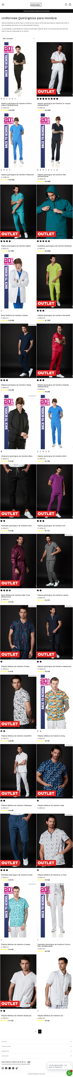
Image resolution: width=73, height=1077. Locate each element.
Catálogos (6, 1046)
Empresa (5, 1051)
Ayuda (4, 1041)
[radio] (1, 99)
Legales (5, 1056)
